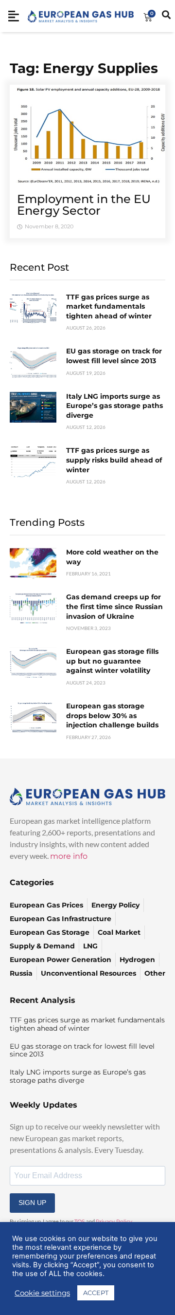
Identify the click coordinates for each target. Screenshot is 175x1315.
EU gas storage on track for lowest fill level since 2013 (114, 356)
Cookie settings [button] (42, 1293)
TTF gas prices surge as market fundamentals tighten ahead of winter (109, 306)
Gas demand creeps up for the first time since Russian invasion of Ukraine (114, 606)
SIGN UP (32, 1202)
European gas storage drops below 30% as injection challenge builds (112, 715)
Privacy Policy (114, 1221)
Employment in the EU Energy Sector (84, 205)
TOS (79, 1221)
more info (69, 856)
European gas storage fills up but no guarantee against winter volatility (112, 661)
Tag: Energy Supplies (84, 68)
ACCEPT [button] (95, 1292)
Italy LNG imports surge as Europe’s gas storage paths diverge (114, 406)
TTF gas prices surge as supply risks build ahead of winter (114, 460)
